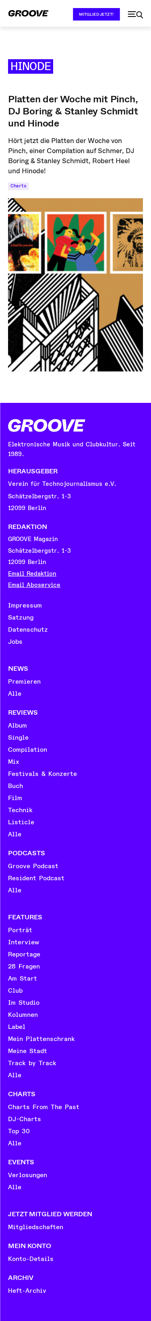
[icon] (135, 15)
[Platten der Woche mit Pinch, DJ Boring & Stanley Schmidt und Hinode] (75, 284)
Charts (18, 186)
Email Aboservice (34, 585)
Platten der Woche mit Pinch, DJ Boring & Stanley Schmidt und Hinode (73, 111)
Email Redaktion (32, 574)
